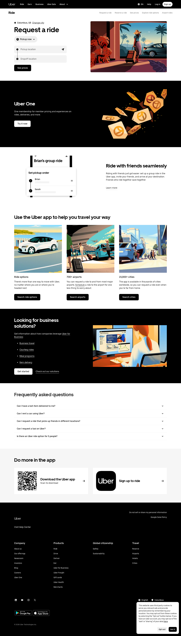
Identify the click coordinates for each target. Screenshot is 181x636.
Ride (22, 4)
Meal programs (26, 356)
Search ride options (27, 297)
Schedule (80, 285)
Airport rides (167, 13)
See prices (134, 13)
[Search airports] (90, 249)
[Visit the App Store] (41, 613)
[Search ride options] (38, 249)
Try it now (22, 123)
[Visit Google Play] (23, 613)
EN (142, 4)
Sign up (167, 4)
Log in (157, 4)
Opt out (162, 629)
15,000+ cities (126, 277)
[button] (63, 49)
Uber (11, 4)
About (62, 4)
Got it (172, 629)
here (166, 621)
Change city (38, 23)
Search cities (128, 297)
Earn (30, 4)
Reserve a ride (121, 13)
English (145, 600)
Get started (23, 371)
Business (39, 4)
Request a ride (105, 13)
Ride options (21, 277)
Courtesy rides (26, 349)
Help (149, 4)
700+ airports (74, 277)
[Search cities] (143, 249)
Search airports (77, 297)
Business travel (26, 343)
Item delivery (25, 362)
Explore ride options (150, 13)
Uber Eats (51, 4)
